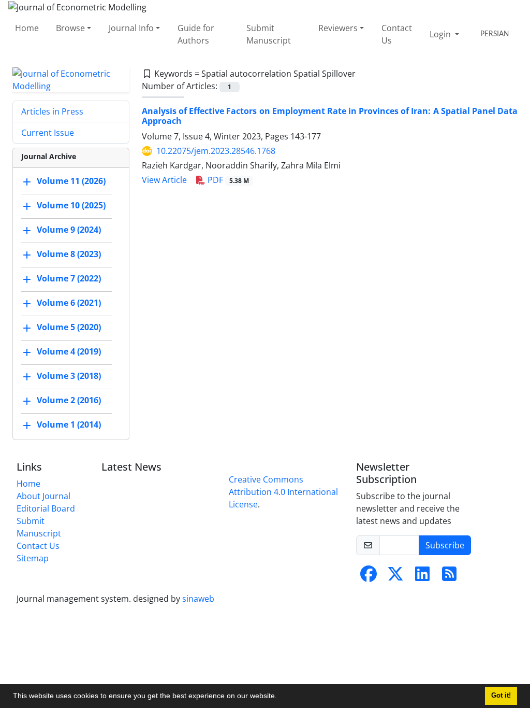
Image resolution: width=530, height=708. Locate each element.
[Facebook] (368, 577)
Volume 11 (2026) (71, 181)
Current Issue (47, 132)
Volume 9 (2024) (69, 229)
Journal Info (131, 28)
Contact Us (396, 34)
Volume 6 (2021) (69, 302)
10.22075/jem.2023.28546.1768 (215, 151)
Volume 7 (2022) (69, 278)
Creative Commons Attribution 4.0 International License (283, 492)
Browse (70, 28)
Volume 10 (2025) (71, 205)
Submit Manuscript (268, 34)
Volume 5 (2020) (69, 327)
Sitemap (33, 558)
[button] (280, 697)
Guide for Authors (196, 34)
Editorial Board (46, 508)
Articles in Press (52, 111)
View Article (164, 180)
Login (441, 34)
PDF (227, 180)
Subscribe (444, 545)
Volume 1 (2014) (69, 424)
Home (27, 28)
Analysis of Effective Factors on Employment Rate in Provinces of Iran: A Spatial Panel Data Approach (330, 115)
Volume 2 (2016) (69, 400)
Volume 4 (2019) (69, 351)
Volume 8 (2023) (69, 254)
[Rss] (449, 577)
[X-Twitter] (395, 577)
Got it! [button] (501, 695)
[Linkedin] (422, 577)
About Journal (43, 496)
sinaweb (198, 598)
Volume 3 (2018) (69, 375)
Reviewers (338, 28)
